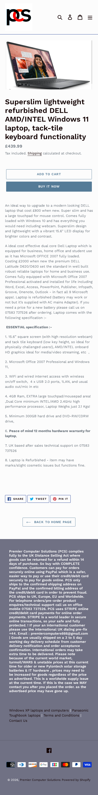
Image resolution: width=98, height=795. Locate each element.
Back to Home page (52, 522)
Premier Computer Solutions (40, 780)
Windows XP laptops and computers (39, 710)
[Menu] (90, 17)
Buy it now (49, 186)
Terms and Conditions (61, 715)
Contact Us (18, 721)
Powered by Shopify (76, 780)
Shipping (35, 153)
